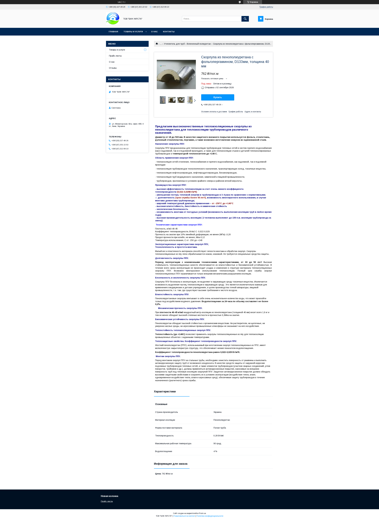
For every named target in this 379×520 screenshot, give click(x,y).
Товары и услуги (133, 31)
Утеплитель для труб (174, 44)
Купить (217, 97)
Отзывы (113, 68)
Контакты (169, 31)
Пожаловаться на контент (184, 516)
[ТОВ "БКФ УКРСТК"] (113, 24)
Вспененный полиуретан (199, 44)
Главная (113, 31)
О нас (154, 31)
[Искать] (245, 19)
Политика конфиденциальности (209, 516)
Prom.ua (202, 513)
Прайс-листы (115, 56)
